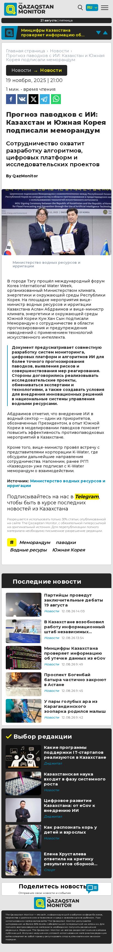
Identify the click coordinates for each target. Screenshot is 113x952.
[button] (104, 8)
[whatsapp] (56, 99)
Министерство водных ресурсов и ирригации (56, 483)
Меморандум (34, 542)
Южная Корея (68, 550)
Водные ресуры (28, 550)
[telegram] (45, 99)
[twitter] (33, 99)
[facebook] (11, 99)
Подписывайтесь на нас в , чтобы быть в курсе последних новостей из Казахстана (53, 503)
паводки (66, 542)
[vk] (22, 99)
